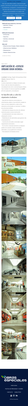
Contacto (10, 392)
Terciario (5, 29)
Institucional (6, 34)
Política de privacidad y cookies (14, 389)
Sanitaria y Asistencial (8, 39)
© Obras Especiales (14, 399)
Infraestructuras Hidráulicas (10, 48)
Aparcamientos (7, 27)
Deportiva (5, 36)
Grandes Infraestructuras (9, 52)
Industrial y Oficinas (8, 25)
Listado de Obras (6, 55)
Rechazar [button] (19, 18)
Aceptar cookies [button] (10, 18)
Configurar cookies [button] (19, 15)
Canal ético (17, 392)
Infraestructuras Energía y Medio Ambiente (13, 46)
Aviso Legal (14, 385)
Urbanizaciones (6, 50)
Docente (5, 41)
